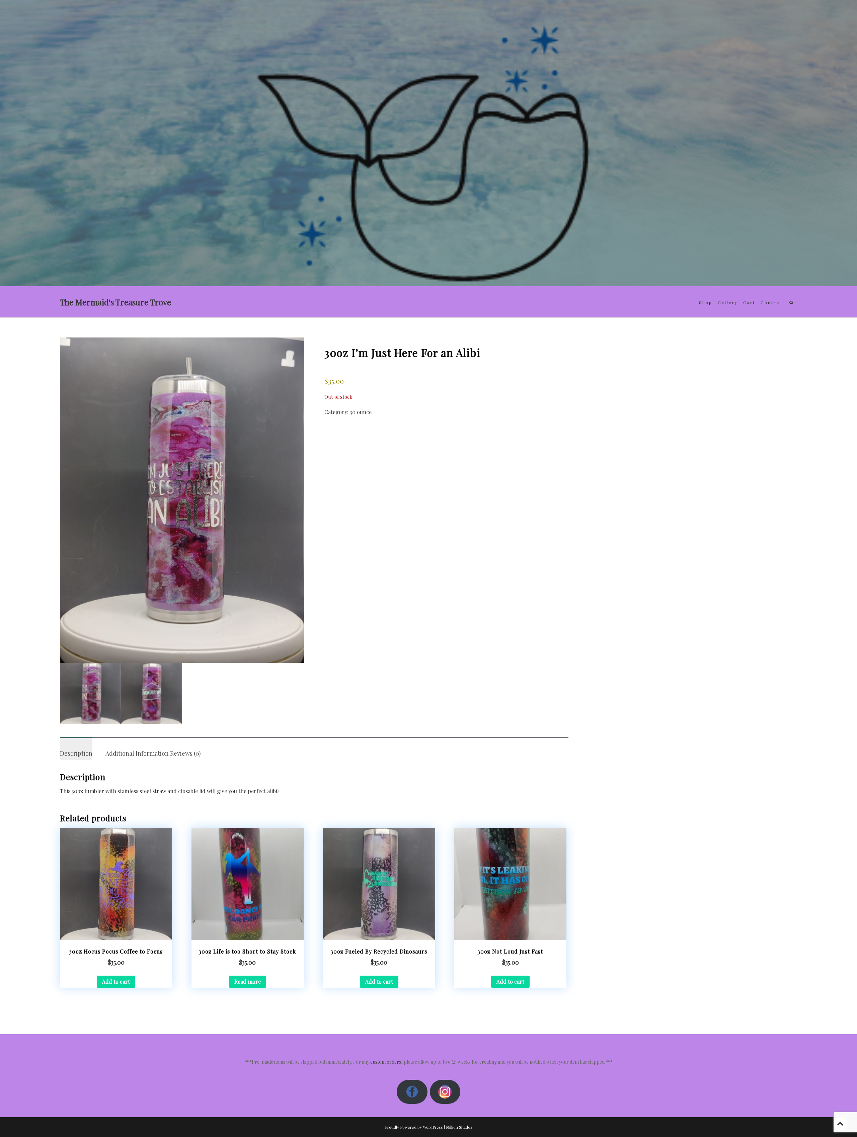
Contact (771, 302)
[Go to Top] (840, 1123)
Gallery (728, 302)
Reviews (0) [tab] (185, 753)
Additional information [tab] (137, 753)
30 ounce (361, 411)
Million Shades (459, 1127)
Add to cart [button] (116, 981)
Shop (705, 302)
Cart (749, 302)
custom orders (385, 1062)
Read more (247, 981)
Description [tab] (76, 753)
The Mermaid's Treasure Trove (115, 302)
